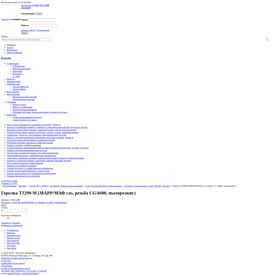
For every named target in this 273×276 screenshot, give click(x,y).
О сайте (16, 76)
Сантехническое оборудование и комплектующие (31, 140)
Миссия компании (21, 68)
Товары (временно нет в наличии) (23, 176)
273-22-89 (41, 5)
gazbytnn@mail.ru (30, 273)
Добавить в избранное (12, 225)
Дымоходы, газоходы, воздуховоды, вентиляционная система (36, 135)
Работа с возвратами (22, 107)
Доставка (11, 102)
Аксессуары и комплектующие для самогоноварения (32, 153)
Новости (11, 79)
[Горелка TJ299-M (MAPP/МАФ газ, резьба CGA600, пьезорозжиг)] (34, 202)
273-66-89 (25, 8)
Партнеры (17, 71)
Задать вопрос (19, 89)
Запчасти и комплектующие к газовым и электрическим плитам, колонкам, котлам (47, 127)
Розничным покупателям (25, 97)
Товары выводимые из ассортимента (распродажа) (31, 173)
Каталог (6, 58)
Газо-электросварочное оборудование (25, 163)
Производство (14, 81)
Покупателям (13, 94)
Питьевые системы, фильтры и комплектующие (30, 142)
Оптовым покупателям (24, 99)
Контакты (11, 115)
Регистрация (43, 30)
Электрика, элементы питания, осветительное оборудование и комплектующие (45, 158)
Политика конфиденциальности (16, 258)
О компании (13, 63)
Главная (12, 186)
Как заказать (13, 92)
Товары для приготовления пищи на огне (27, 150)
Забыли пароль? (28, 30)
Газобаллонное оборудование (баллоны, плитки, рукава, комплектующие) (43, 132)
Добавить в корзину (10, 223)
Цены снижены (14, 52)
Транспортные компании (25, 109)
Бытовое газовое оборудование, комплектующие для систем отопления (41, 130)
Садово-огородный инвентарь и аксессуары (28, 171)
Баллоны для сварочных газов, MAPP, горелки (147, 186)
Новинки (11, 45)
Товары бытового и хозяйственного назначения (30, 168)
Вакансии (17, 74)
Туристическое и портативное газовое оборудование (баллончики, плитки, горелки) (48, 148)
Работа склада (19, 104)
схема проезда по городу (13, 263)
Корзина (6, 19)
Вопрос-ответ (13, 84)
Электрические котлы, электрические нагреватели (31, 155)
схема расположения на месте (15, 268)
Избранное (12, 50)
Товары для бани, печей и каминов (24, 145)
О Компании (19, 66)
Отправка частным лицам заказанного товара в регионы (40, 112)
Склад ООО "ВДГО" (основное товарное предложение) (56, 186)
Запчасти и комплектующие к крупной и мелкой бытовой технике (39, 160)
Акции (10, 47)
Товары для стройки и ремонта (22, 166)
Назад (6, 186)
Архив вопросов (21, 86)
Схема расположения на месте (27, 117)
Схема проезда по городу (25, 120)
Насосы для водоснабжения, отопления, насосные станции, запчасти (40, 137)
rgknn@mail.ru (14, 273)
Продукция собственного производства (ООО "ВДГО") (34, 125)
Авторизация (27, 5)
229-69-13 (18, 271)
